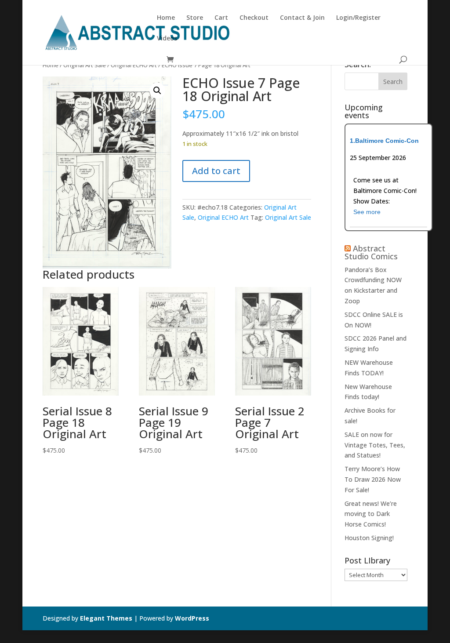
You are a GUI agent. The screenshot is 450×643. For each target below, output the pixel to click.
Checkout (254, 18)
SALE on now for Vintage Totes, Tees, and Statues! (375, 445)
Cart (221, 18)
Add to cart (216, 171)
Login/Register (358, 18)
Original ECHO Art (134, 65)
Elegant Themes (106, 618)
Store (194, 18)
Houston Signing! (369, 538)
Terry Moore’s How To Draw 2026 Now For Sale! (373, 479)
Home (166, 18)
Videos (167, 38)
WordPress (192, 618)
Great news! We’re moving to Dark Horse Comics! (371, 514)
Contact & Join (302, 18)
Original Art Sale (84, 65)
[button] (157, 90)
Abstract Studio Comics (371, 252)
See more (367, 211)
